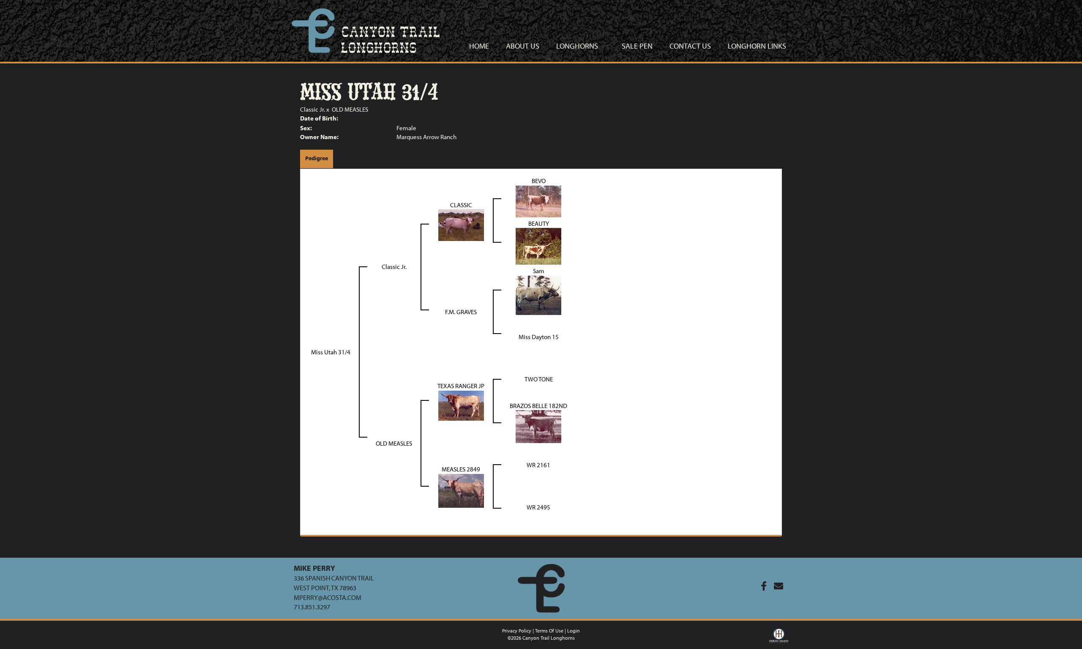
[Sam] (538, 294)
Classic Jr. (312, 109)
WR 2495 (538, 507)
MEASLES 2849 (461, 469)
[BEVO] (538, 201)
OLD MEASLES (350, 109)
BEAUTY (538, 223)
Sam (538, 271)
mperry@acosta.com (327, 597)
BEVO (539, 181)
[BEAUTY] (538, 245)
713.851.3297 (312, 606)
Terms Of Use (549, 630)
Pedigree (316, 158)
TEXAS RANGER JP (460, 386)
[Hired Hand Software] (778, 637)
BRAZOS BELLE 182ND (538, 406)
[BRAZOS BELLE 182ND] (538, 426)
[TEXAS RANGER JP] (461, 405)
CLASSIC (461, 205)
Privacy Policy (516, 630)
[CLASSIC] (461, 224)
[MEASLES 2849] (461, 490)
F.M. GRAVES (461, 312)
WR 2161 (538, 465)
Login (573, 630)
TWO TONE (539, 379)
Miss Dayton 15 (539, 337)
